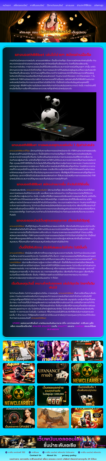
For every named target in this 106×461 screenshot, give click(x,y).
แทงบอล (70, 5)
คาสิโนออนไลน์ (37, 5)
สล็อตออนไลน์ (20, 5)
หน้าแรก (7, 5)
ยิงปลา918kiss (84, 5)
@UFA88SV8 (53, 329)
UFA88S (16, 323)
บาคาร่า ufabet (63, 459)
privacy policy (69, 455)
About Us (52, 455)
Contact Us (35, 455)
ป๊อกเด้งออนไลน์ (55, 5)
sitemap (98, 5)
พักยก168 (37, 326)
